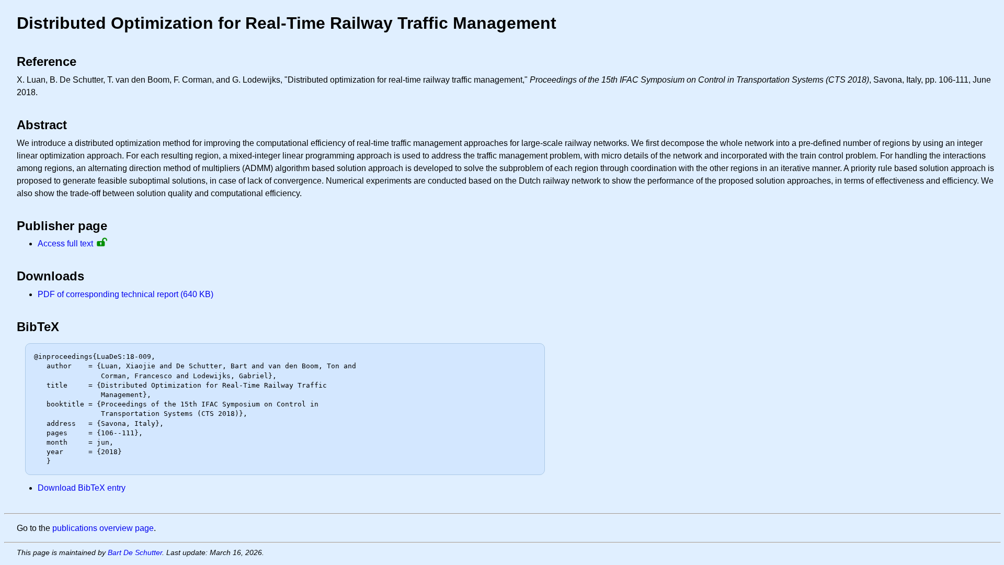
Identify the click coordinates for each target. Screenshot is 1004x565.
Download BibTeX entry (82, 487)
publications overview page (103, 528)
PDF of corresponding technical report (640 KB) (125, 294)
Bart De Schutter (135, 552)
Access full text (65, 243)
